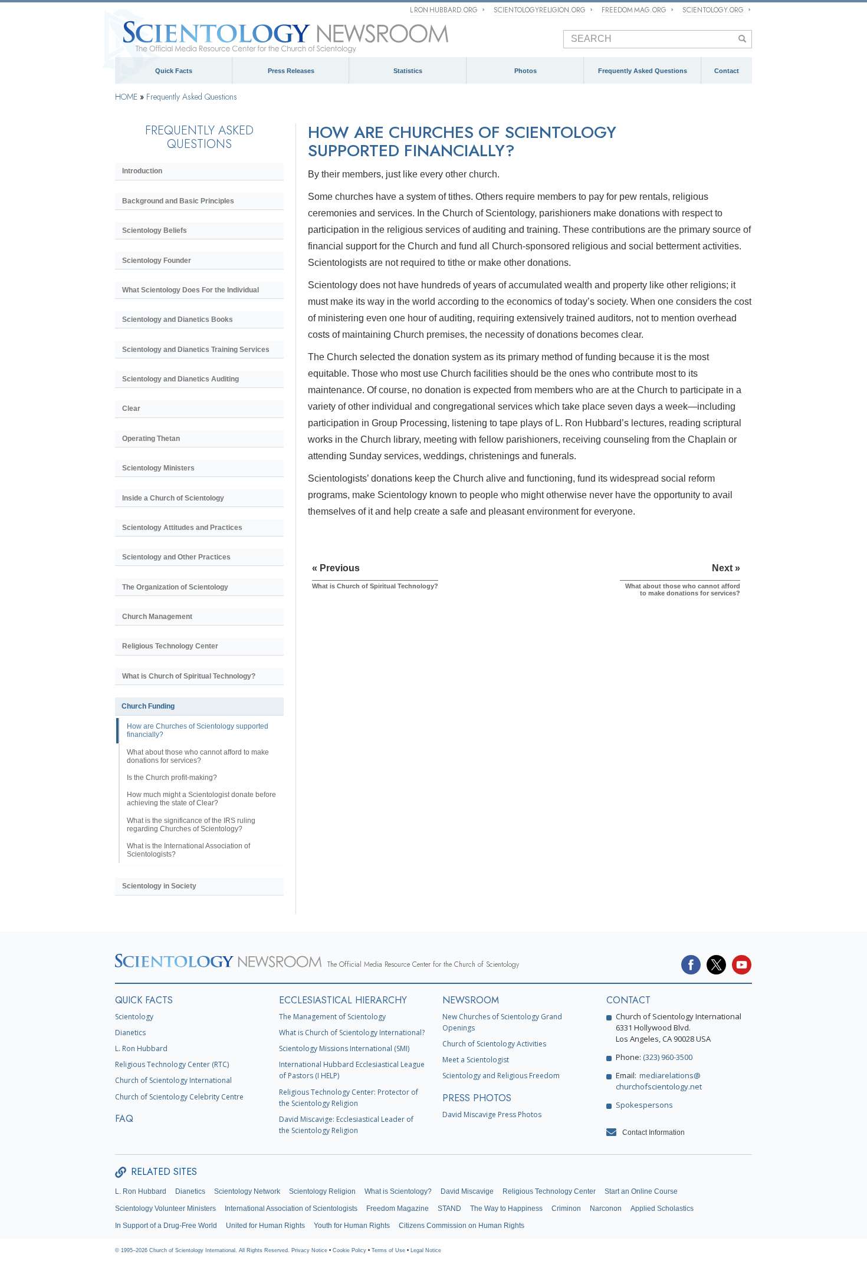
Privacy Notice (309, 1250)
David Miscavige (467, 1191)
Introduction (142, 171)
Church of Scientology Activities (494, 1044)
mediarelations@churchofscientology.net (659, 1081)
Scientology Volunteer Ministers (165, 1208)
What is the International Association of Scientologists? (188, 850)
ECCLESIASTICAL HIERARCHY (343, 1000)
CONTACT (628, 1000)
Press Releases (291, 70)
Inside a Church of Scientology (173, 498)
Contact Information (653, 1132)
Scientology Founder (156, 260)
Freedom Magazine (397, 1208)
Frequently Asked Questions (642, 70)
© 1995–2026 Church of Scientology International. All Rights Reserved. (203, 1250)
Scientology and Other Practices (176, 557)
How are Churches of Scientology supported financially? (197, 730)
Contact (726, 70)
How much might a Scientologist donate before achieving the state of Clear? (201, 799)
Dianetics (130, 1033)
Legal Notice (425, 1250)
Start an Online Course (641, 1191)
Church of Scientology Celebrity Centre (179, 1097)
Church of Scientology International (173, 1080)
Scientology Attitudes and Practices (182, 527)
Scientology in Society (159, 886)
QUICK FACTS (144, 1000)
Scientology (134, 1017)
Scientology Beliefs (154, 230)
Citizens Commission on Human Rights (461, 1225)
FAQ (124, 1118)
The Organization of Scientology (175, 587)
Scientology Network (247, 1191)
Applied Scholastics (662, 1208)
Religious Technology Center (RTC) (172, 1064)
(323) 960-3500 (667, 1057)
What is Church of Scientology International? (352, 1033)
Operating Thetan (151, 438)
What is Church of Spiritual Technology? (188, 676)
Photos (525, 70)
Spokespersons (644, 1104)
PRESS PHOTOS (476, 1098)
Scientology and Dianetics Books (177, 319)
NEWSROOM (470, 1000)
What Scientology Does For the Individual (190, 290)
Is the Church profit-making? (172, 777)
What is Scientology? (398, 1191)
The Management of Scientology (332, 1017)
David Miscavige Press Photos (491, 1114)
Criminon (566, 1208)
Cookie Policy (349, 1250)
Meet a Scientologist (475, 1060)
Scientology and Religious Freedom (501, 1076)
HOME (126, 97)
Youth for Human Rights (352, 1225)
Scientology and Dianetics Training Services (196, 349)
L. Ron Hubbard (141, 1048)
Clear (131, 408)
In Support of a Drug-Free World (166, 1225)
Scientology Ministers (158, 468)
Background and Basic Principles (178, 201)
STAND (449, 1208)
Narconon (606, 1208)
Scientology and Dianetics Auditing (180, 379)
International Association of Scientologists (291, 1208)
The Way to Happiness (506, 1208)
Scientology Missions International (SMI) (344, 1048)
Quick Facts (173, 70)
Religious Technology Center (170, 646)
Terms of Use (388, 1250)
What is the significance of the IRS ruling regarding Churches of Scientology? (191, 824)
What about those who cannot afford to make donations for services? (198, 756)
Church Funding (148, 706)
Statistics (407, 70)
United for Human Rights (265, 1225)
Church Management (157, 617)
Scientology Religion (322, 1191)
